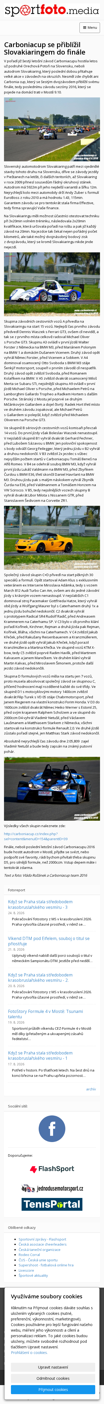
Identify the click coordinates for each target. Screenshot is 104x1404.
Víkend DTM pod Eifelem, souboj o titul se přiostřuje (49, 941)
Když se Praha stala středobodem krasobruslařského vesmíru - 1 (40, 1055)
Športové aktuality (33, 1275)
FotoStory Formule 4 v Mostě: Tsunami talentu (45, 1014)
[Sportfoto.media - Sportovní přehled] (52, 10)
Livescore (26, 1270)
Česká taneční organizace (40, 1249)
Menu (92, 27)
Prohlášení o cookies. (29, 1352)
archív (91, 1089)
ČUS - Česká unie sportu (38, 1260)
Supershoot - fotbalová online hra (46, 1265)
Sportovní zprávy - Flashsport (42, 1239)
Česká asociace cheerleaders (43, 1244)
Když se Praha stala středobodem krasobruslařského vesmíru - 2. (40, 977)
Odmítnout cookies (53, 1378)
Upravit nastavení (53, 1367)
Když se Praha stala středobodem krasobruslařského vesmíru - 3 (40, 904)
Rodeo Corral (29, 1254)
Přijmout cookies (53, 1389)
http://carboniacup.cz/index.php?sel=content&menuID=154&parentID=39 (35, 836)
